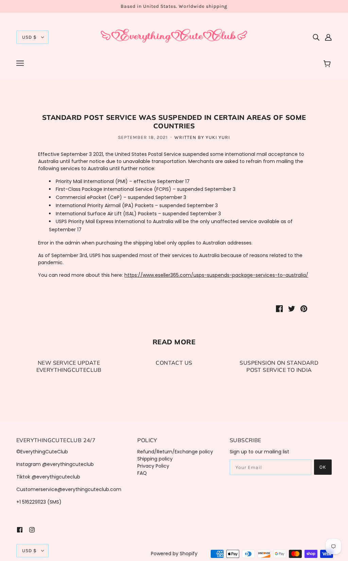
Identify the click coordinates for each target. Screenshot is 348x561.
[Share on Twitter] (291, 308)
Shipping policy (155, 458)
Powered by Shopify (174, 553)
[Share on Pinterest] (304, 308)
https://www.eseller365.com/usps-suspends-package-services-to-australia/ (216, 275)
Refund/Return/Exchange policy (175, 451)
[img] (316, 37)
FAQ (142, 473)
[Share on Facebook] (279, 308)
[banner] (174, 36)
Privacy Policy (153, 466)
